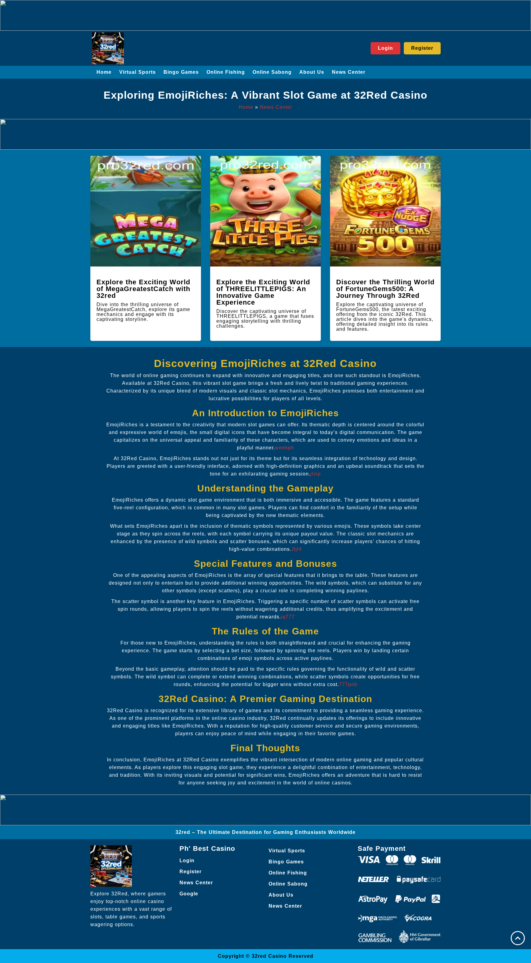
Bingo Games (181, 72)
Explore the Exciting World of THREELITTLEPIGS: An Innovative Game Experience (263, 292)
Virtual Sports (137, 72)
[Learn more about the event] (265, 15)
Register (190, 871)
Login (187, 860)
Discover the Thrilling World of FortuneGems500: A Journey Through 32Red (385, 288)
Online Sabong (272, 72)
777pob (348, 684)
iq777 (288, 616)
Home (104, 72)
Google (188, 893)
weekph (284, 447)
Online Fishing (225, 72)
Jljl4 (296, 549)
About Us (311, 72)
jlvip (315, 473)
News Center (348, 72)
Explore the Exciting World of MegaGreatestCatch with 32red (143, 288)
